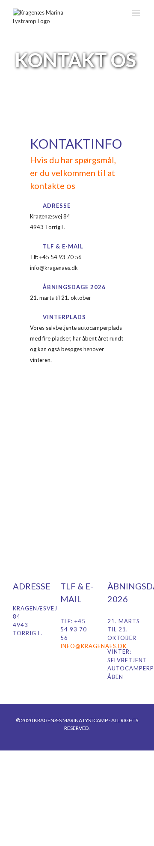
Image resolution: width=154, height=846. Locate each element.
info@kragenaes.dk (54, 267)
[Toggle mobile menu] (136, 13)
